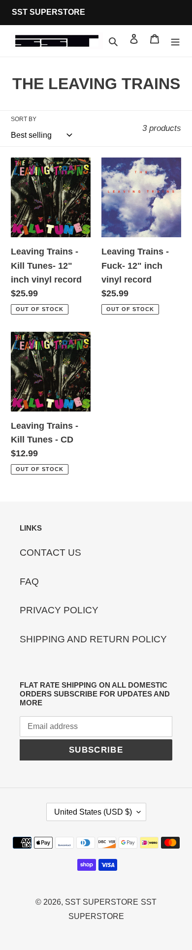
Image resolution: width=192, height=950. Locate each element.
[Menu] (175, 41)
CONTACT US (50, 552)
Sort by (23, 119)
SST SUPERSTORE (101, 902)
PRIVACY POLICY (59, 610)
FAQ (29, 581)
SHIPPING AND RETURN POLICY (93, 639)
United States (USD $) (93, 812)
